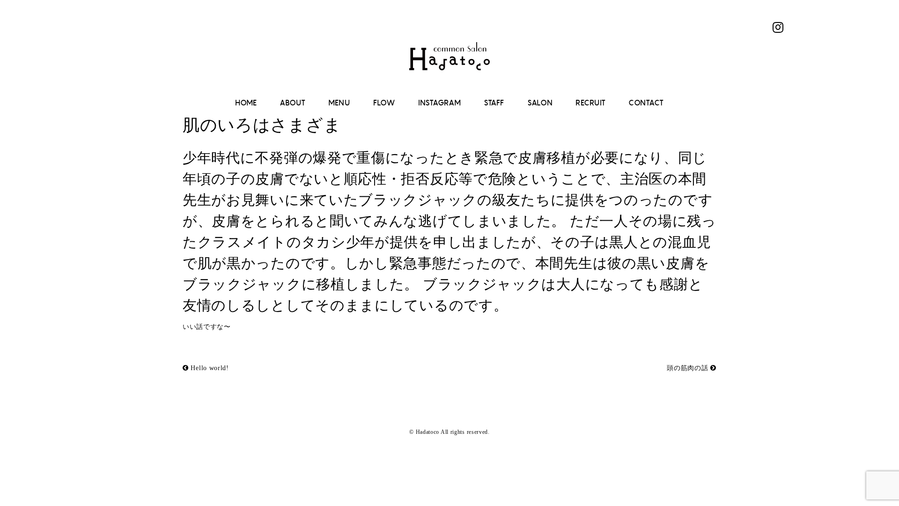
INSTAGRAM (439, 103)
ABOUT (293, 103)
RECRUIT (590, 103)
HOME (246, 103)
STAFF (494, 103)
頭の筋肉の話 (688, 368)
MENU (339, 103)
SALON (540, 103)
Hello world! (209, 368)
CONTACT (646, 103)
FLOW (384, 103)
